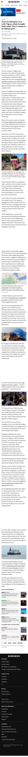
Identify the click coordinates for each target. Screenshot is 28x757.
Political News (5, 661)
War (5, 643)
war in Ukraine (13, 568)
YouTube (4, 676)
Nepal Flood (14, 5)
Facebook (4, 679)
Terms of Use (5, 699)
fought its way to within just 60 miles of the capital (13, 483)
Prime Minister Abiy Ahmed (13, 122)
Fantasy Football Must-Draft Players (11, 669)
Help (3, 734)
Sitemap (4, 719)
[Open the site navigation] (4, 2)
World (20, 5)
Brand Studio (5, 716)
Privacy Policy (5, 691)
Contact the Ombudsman (8, 739)
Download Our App (7, 714)
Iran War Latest (5, 664)
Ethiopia (20, 643)
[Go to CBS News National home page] (14, 2)
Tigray (14, 643)
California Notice (6, 694)
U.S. (2, 5)
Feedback (4, 736)
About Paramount (6, 726)
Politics (26, 5)
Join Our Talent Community (9, 731)
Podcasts (4, 711)
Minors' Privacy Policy (7, 701)
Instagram (4, 681)
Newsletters (5, 709)
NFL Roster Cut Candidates (9, 666)
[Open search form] (26, 2)
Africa (9, 643)
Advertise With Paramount (9, 729)
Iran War (7, 5)
